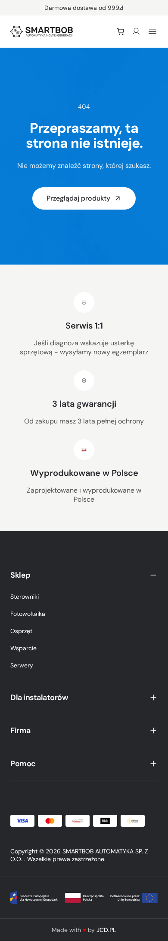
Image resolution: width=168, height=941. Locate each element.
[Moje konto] (136, 31)
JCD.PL (106, 930)
